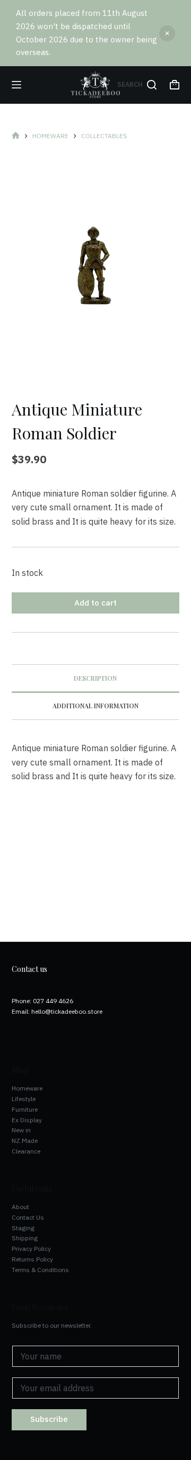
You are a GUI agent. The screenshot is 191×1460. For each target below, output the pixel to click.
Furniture (25, 1109)
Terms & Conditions (40, 1270)
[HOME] (16, 136)
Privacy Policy (31, 1248)
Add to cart (95, 603)
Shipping (25, 1238)
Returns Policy (32, 1259)
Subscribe (49, 1419)
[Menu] (16, 84)
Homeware (27, 1088)
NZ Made (25, 1140)
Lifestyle (24, 1099)
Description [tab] (95, 678)
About (20, 1207)
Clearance (26, 1151)
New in (21, 1130)
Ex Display (27, 1120)
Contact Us (28, 1217)
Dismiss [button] (167, 33)
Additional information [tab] (95, 705)
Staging (23, 1228)
